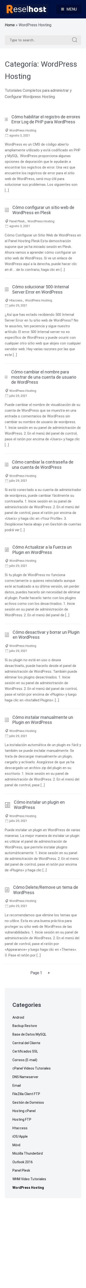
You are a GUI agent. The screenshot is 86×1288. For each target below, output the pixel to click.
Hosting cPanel (24, 1111)
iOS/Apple (20, 1136)
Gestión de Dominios (28, 1102)
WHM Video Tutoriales (29, 1179)
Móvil (16, 1145)
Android (18, 1017)
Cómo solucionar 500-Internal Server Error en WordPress (40, 289)
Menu (71, 9)
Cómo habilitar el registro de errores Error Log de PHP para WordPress (45, 119)
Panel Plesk (17, 221)
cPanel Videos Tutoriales (31, 1068)
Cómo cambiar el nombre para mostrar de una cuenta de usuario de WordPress (43, 377)
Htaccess (15, 300)
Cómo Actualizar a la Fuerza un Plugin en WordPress (42, 550)
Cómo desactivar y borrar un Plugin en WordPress (46, 635)
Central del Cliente (26, 1043)
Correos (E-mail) (24, 1060)
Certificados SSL (25, 1051)
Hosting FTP (21, 1119)
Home (10, 25)
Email (16, 1085)
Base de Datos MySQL (29, 1034)
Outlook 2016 (22, 1162)
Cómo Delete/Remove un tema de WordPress (45, 890)
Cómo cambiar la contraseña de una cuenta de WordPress (42, 464)
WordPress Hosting (22, 130)
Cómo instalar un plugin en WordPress (39, 805)
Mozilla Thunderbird (27, 1153)
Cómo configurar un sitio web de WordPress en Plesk (43, 210)
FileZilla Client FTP (26, 1094)
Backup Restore (24, 1026)
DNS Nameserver (25, 1077)
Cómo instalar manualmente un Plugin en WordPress (42, 720)
